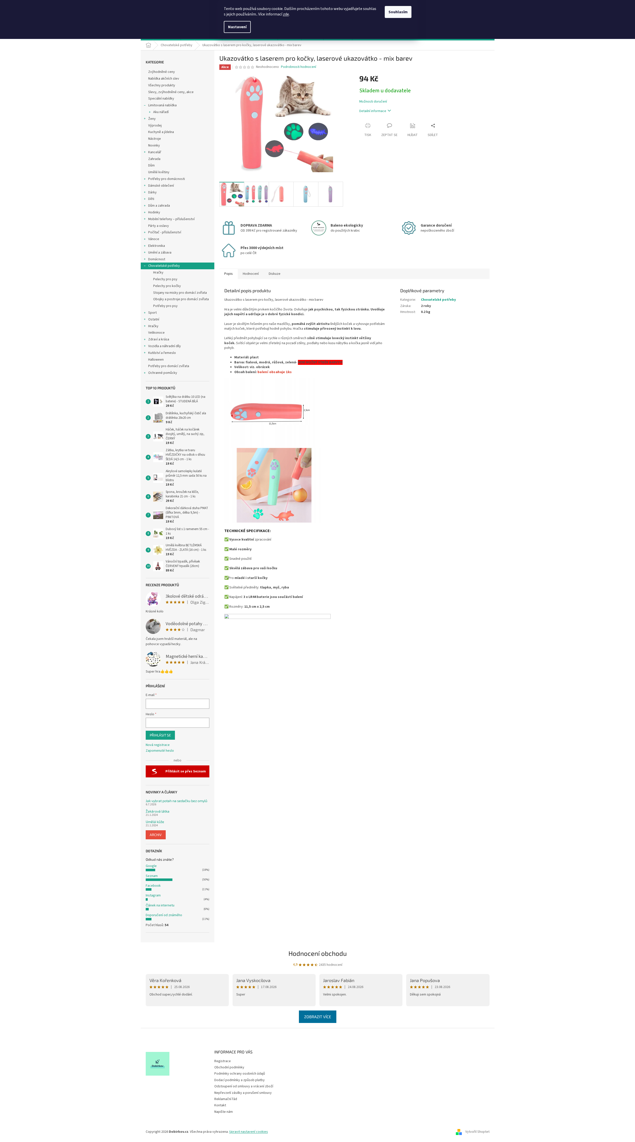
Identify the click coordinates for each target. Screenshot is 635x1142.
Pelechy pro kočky (167, 286)
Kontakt (220, 1105)
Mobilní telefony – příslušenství (171, 219)
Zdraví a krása (158, 339)
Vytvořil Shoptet (477, 1131)
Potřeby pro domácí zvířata (168, 366)
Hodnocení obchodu (317, 953)
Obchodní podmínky (229, 1067)
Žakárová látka (157, 811)
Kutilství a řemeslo (162, 352)
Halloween (156, 359)
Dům (151, 165)
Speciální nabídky (161, 98)
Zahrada (154, 158)
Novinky (154, 145)
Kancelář (154, 152)
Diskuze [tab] (274, 273)
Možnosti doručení (373, 101)
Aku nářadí (161, 112)
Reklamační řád (225, 1099)
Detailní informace (372, 111)
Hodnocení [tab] (251, 273)
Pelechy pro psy (165, 279)
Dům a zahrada (159, 205)
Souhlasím (398, 12)
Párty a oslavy (158, 225)
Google (151, 865)
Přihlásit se (160, 735)
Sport (152, 312)
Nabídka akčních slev (163, 78)
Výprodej (155, 125)
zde (286, 14)
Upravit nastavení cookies (248, 1131)
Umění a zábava (159, 252)
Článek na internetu (160, 905)
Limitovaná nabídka (162, 105)
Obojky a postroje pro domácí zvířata (181, 299)
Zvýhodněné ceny (161, 71)
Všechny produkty (161, 85)
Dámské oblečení (161, 185)
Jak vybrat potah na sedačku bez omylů (176, 801)
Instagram (153, 895)
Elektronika (156, 245)
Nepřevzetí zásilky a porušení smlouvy (243, 1092)
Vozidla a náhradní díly (164, 346)
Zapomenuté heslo (160, 750)
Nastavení (237, 27)
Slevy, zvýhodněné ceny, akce (171, 92)
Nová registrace (158, 745)
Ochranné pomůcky (162, 372)
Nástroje (154, 138)
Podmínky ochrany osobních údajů (239, 1073)
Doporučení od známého (164, 915)
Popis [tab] (228, 273)
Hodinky (154, 212)
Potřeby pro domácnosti (166, 178)
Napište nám (223, 1111)
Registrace (222, 1061)
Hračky (158, 272)
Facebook (153, 885)
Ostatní (153, 319)
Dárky (152, 192)
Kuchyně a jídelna (161, 132)
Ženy (152, 118)
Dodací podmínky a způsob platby (239, 1080)
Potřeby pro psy (165, 305)
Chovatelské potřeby (164, 265)
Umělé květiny (158, 172)
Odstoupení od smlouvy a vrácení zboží (243, 1086)
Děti (151, 198)
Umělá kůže (155, 822)
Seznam (152, 875)
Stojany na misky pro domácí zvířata (180, 292)
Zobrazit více (317, 1016)
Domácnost (156, 259)
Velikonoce (156, 332)
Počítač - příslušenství (164, 232)
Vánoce (153, 239)
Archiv (156, 835)
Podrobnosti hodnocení (298, 67)
